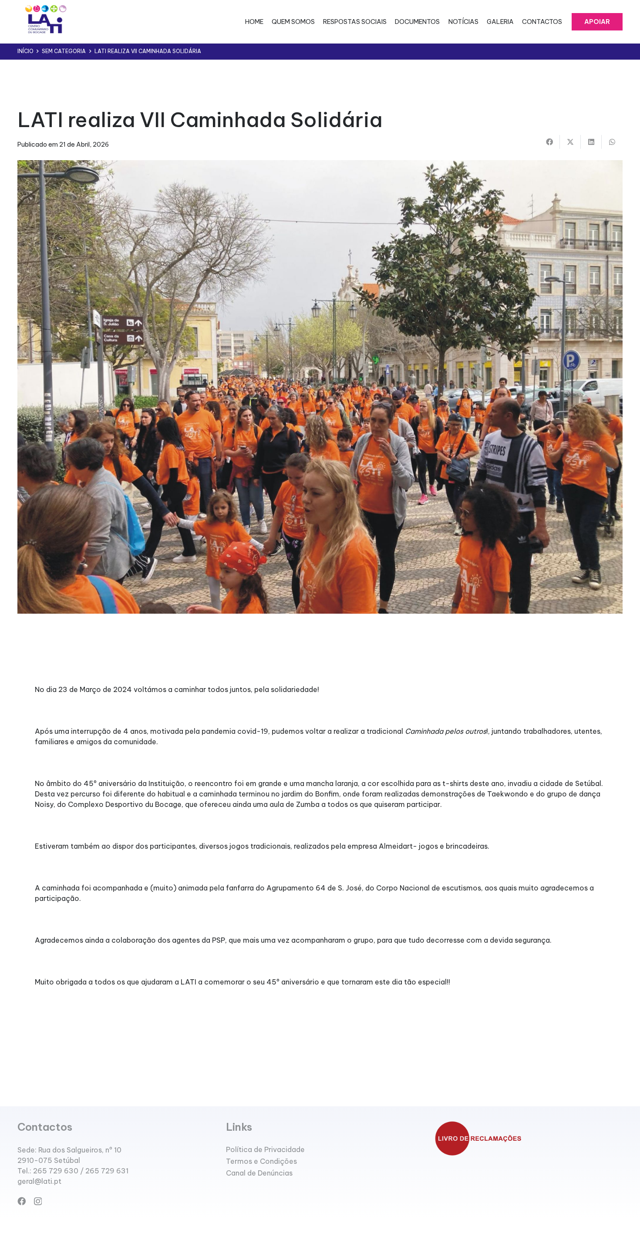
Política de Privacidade (265, 1149)
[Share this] (549, 142)
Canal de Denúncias (259, 1173)
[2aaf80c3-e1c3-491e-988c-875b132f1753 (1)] (45, 21)
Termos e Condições (261, 1161)
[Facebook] (21, 1201)
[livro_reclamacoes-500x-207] (529, 1138)
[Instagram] (38, 1201)
